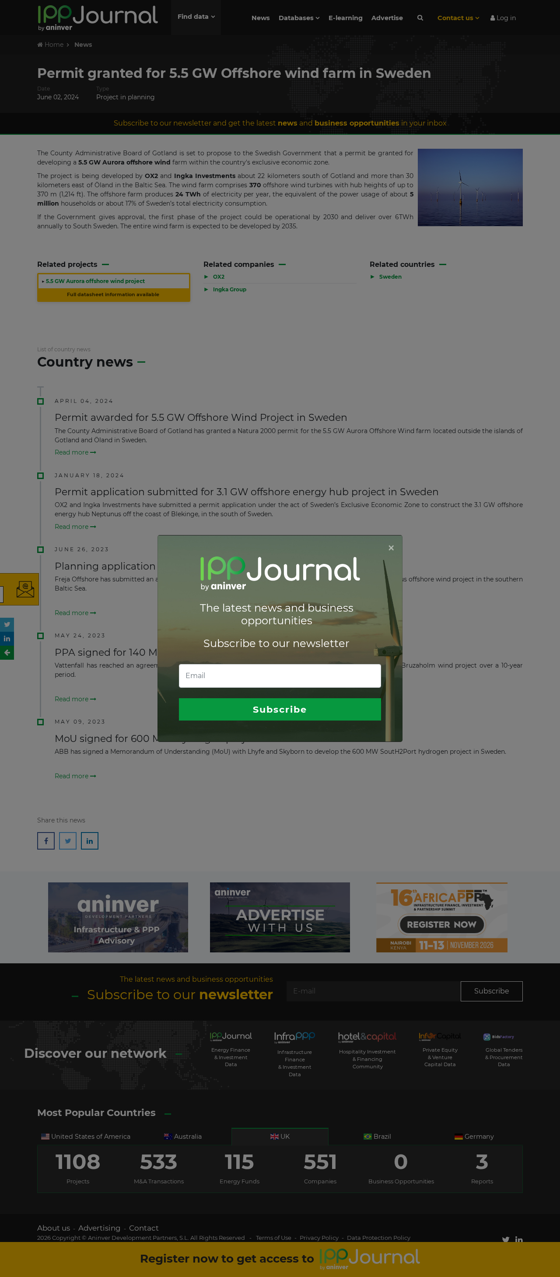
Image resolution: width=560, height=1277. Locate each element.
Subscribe (280, 709)
